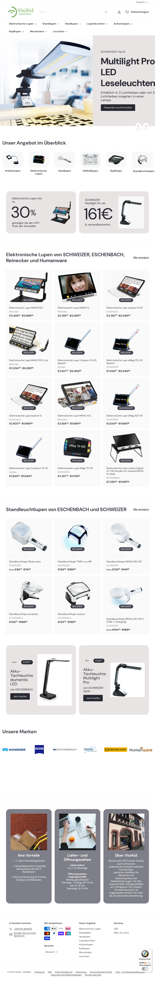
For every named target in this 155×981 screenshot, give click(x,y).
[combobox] (74, 12)
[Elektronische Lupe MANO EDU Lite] (29, 347)
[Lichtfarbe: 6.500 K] (23, 556)
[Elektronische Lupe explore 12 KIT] (126, 294)
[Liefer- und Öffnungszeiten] (77, 832)
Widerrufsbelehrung (64, 972)
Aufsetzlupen (122, 23)
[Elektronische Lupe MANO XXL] (77, 402)
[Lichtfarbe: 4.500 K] (17, 556)
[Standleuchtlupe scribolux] (29, 601)
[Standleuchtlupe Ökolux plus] (29, 546)
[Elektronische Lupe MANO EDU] (29, 294)
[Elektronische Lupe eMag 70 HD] (77, 455)
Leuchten (59, 31)
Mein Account (121, 932)
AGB (50, 972)
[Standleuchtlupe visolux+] (77, 601)
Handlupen (71, 23)
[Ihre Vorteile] (29, 832)
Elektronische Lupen (21, 23)
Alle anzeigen (141, 257)
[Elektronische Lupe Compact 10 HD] (29, 455)
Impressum (40, 972)
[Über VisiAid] (126, 832)
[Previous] (138, 126)
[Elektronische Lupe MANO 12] (77, 294)
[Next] (146, 126)
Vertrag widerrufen (93, 975)
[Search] (106, 12)
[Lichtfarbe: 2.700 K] (11, 556)
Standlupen (50, 23)
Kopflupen (15, 31)
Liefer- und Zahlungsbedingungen (130, 972)
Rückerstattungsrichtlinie (101, 972)
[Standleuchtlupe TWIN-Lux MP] (77, 546)
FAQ (116, 928)
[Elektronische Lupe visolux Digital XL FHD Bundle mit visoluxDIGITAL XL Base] (126, 458)
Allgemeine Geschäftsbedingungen (66, 975)
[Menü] (150, 950)
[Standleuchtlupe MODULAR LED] (126, 546)
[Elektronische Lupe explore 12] (29, 402)
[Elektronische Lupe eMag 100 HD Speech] (126, 349)
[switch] (145, 969)
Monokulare (37, 31)
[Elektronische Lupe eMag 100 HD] (126, 402)
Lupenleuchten (96, 23)
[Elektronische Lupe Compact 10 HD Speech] (77, 349)
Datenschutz (81, 972)
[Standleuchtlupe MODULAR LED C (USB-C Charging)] (126, 605)
